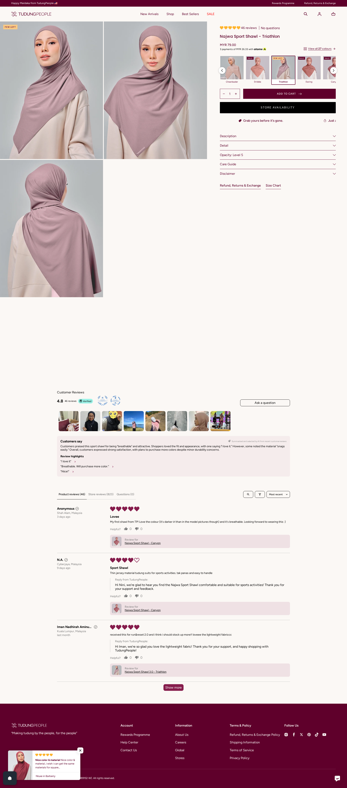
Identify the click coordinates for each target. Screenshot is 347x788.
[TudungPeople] (31, 14)
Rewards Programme (135, 735)
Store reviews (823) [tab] (100, 494)
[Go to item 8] (220, 421)
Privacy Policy (239, 758)
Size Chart (273, 185)
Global (179, 750)
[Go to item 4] (134, 421)
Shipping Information (245, 742)
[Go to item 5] (155, 421)
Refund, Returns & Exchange (240, 185)
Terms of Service (242, 750)
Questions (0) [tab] (125, 494)
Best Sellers (190, 14)
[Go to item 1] (69, 421)
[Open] (10, 778)
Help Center (129, 742)
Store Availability (278, 107)
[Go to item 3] (112, 421)
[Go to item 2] (90, 421)
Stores (179, 758)
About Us (181, 735)
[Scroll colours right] (333, 70)
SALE (210, 14)
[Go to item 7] (199, 421)
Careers (180, 742)
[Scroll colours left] (222, 70)
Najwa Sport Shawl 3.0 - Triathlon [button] (145, 672)
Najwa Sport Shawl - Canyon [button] (143, 543)
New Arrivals (149, 14)
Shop (170, 14)
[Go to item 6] (177, 421)
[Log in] (319, 14)
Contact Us (128, 750)
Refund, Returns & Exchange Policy (255, 735)
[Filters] (260, 494)
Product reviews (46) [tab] (72, 494)
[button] (305, 14)
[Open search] (248, 494)
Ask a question (265, 403)
